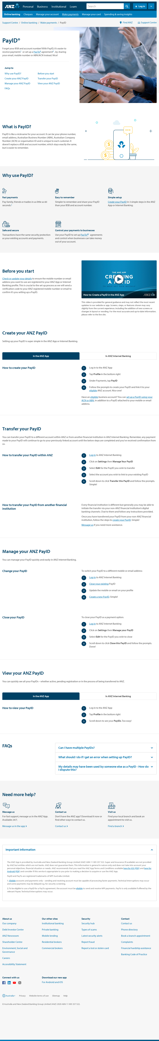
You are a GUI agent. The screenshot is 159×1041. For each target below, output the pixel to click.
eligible (93, 390)
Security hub (88, 923)
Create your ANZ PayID (16, 78)
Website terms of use (39, 995)
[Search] (127, 6)
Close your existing (99, 583)
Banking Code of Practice (134, 954)
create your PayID (122, 519)
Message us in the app (14, 826)
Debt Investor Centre (13, 929)
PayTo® (37, 51)
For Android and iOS (52, 982)
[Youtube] (14, 983)
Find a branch (116, 826)
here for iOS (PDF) (131, 868)
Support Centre (10, 22)
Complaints (127, 941)
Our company (9, 923)
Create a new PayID (99, 596)
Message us (87, 524)
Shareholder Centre (12, 941)
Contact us (61, 826)
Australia (10, 995)
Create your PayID (117, 201)
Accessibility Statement (14, 964)
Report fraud (88, 941)
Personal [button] (28, 6)
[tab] (41, 356)
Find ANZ (128, 22)
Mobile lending (50, 935)
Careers (6, 958)
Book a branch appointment (135, 935)
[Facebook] (3, 983)
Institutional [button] (59, 6)
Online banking (29, 22)
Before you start (46, 73)
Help (65, 995)
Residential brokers (52, 941)
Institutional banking (53, 923)
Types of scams (89, 929)
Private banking (50, 929)
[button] (151, 6)
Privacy (22, 995)
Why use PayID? (13, 73)
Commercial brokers (52, 948)
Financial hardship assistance (136, 948)
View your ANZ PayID (49, 83)
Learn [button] (73, 6)
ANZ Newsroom (10, 935)
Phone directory (129, 929)
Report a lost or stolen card (95, 948)
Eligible (12, 880)
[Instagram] (19, 983)
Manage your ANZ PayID (17, 83)
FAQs (7, 88)
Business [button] (42, 6)
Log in (142, 6)
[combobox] (108, 6)
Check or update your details (17, 278)
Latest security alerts (92, 935)
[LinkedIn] (9, 983)
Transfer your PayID (48, 78)
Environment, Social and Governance (14, 950)
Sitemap (56, 995)
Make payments (48, 22)
